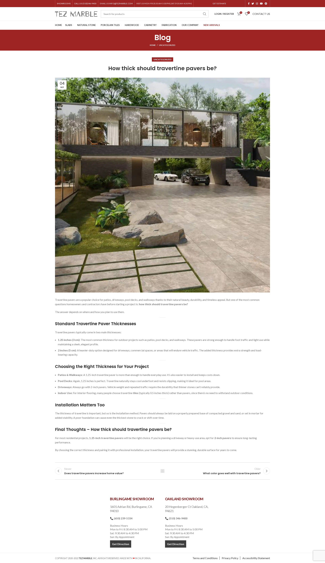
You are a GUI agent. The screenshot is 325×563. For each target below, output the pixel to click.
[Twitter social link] (253, 3)
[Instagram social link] (257, 3)
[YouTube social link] (261, 3)
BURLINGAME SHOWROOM (132, 499)
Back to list (162, 471)
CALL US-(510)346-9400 (85, 3)
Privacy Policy (230, 558)
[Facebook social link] (249, 3)
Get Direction (120, 544)
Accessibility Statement (256, 558)
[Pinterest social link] (266, 3)
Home (153, 45)
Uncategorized (167, 45)
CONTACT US (261, 13)
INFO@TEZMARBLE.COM (121, 3)
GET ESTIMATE (219, 3)
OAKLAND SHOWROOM (184, 499)
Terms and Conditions (205, 558)
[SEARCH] (205, 14)
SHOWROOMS (64, 3)
